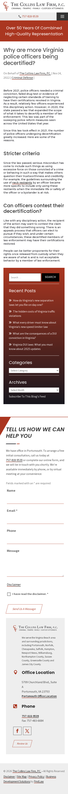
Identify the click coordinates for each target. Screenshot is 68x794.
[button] (62, 17)
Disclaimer (14, 585)
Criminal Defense (22, 78)
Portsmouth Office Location (39, 696)
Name (11, 490)
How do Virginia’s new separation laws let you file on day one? (31, 303)
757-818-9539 (30, 16)
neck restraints (22, 182)
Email (12, 510)
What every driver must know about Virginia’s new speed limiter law (32, 325)
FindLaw (39, 781)
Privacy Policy (36, 776)
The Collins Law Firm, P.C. (35, 73)
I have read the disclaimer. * (30, 594)
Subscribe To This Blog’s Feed (27, 396)
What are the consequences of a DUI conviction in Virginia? (33, 336)
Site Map (22, 776)
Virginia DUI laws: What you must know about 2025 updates (31, 347)
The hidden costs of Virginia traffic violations (32, 314)
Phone (11, 531)
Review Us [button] (22, 743)
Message (13, 551)
